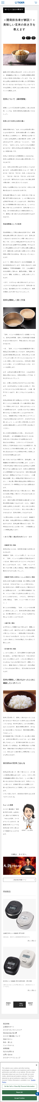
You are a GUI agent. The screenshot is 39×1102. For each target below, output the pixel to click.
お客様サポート (8, 1027)
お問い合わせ (7, 1054)
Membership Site (9, 1033)
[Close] (36, 1065)
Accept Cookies (19, 1098)
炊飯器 (33, 37)
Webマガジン (7, 1039)
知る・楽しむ (7, 1042)
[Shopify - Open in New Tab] (36, 3)
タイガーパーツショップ (11, 1057)
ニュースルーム (8, 1045)
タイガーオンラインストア (12, 1030)
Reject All (19, 1092)
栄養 (23, 37)
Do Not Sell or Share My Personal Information (19, 1086)
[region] (19, 1082)
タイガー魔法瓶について (11, 1036)
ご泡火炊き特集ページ (19, 880)
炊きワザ (28, 37)
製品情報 (6, 1024)
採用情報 (6, 1048)
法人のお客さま (8, 1051)
